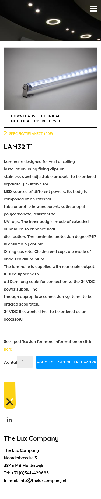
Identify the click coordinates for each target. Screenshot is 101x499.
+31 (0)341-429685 (30, 473)
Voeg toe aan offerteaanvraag (67, 362)
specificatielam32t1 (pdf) (31, 134)
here (8, 349)
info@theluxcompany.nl (42, 480)
